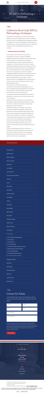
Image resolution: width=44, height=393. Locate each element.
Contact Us (22, 374)
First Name (9, 304)
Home (22, 367)
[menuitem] (22, 150)
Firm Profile (22, 369)
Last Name (25, 304)
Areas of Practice (22, 371)
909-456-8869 (22, 349)
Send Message (11, 333)
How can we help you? (11, 316)
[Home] (21, 2)
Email (24, 308)
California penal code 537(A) (12, 36)
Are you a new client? (11, 312)
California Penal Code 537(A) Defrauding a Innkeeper (22, 32)
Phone (8, 308)
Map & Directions (22, 361)
